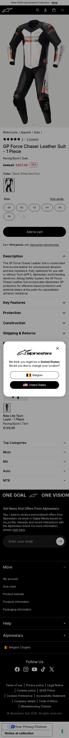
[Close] (58, 348)
